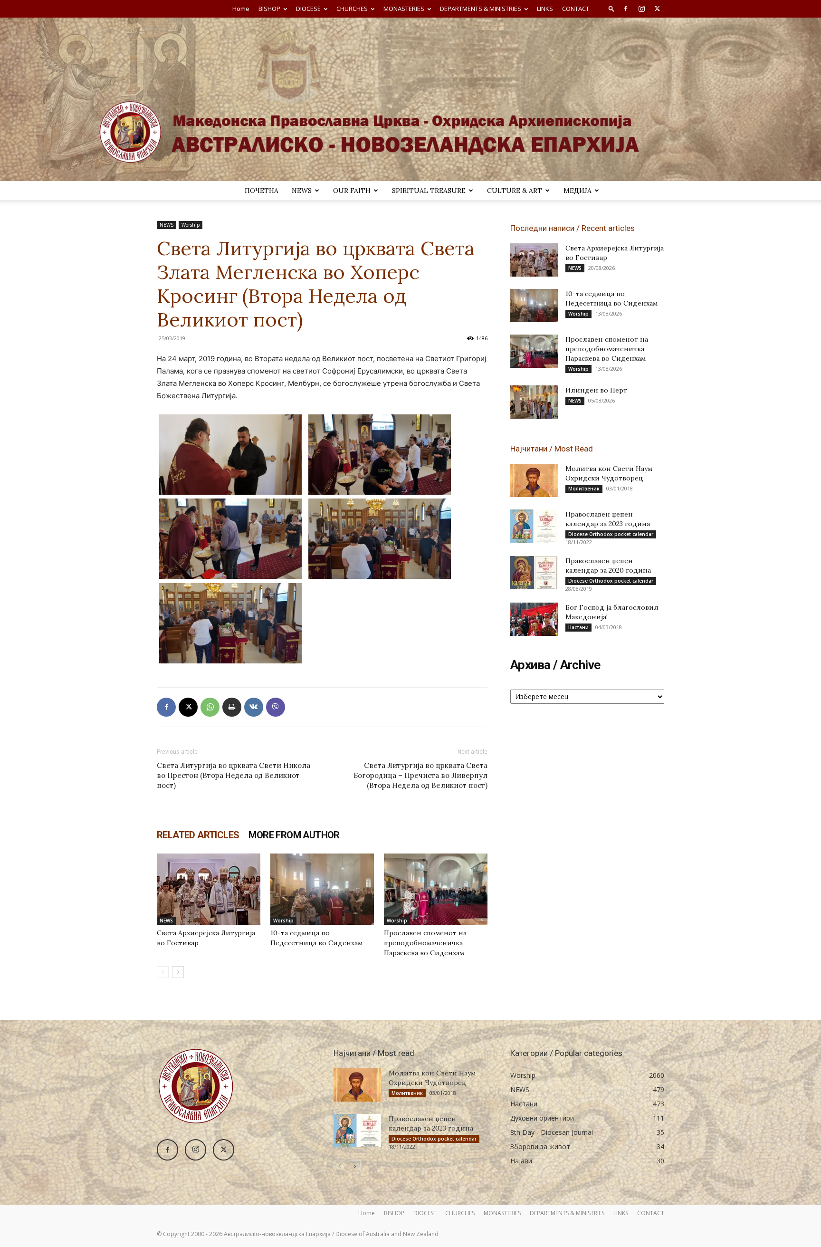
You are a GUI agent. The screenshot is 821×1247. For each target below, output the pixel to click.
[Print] (231, 707)
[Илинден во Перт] (534, 402)
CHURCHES (352, 8)
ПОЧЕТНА (261, 190)
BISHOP (269, 8)
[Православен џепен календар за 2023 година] (534, 526)
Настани (578, 627)
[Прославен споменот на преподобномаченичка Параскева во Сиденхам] (435, 889)
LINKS (545, 8)
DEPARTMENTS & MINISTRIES (480, 8)
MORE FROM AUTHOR (293, 835)
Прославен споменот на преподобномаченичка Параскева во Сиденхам (425, 943)
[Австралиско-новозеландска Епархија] (410, 99)
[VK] (253, 707)
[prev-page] (163, 972)
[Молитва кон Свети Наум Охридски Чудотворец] (534, 480)
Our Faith (352, 190)
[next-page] (178, 972)
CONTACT (575, 8)
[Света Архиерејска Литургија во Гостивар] (208, 889)
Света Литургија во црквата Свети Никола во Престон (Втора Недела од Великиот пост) (233, 775)
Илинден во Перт (596, 390)
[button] (611, 8)
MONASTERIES (403, 8)
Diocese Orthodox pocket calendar (610, 534)
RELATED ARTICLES (198, 835)
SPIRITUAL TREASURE (429, 190)
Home (240, 8)
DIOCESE (308, 8)
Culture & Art (514, 190)
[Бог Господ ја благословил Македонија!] (534, 619)
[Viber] (275, 707)
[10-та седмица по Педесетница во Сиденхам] (322, 889)
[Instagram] (641, 8)
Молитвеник (584, 488)
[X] (657, 8)
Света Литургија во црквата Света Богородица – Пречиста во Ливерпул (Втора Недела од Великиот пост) (420, 775)
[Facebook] (626, 8)
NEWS (302, 190)
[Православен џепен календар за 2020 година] (534, 572)
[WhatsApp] (210, 707)
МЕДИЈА (577, 190)
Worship (190, 224)
